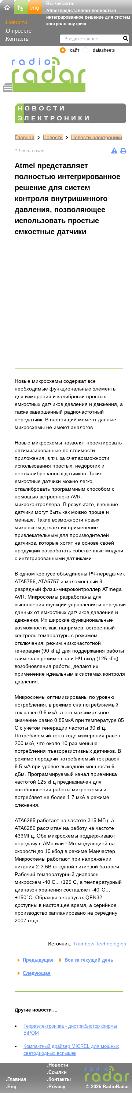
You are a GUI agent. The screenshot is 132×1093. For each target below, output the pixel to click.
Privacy (56, 1086)
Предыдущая (38, 960)
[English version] (35, 6)
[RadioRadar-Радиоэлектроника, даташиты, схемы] (7, 6)
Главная (24, 137)
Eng (11, 1086)
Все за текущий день (89, 960)
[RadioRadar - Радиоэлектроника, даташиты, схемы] (44, 70)
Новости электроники (96, 137)
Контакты (18, 39)
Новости (16, 22)
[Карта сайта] (21, 6)
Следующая (37, 973)
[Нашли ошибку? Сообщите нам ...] (114, 150)
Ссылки (57, 1072)
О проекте (19, 31)
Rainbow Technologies (100, 944)
